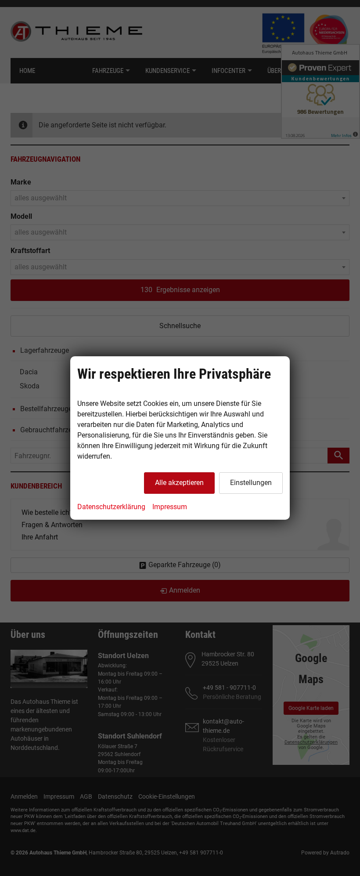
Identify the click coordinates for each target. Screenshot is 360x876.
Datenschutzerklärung (111, 507)
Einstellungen (251, 482)
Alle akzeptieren (179, 482)
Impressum (169, 507)
